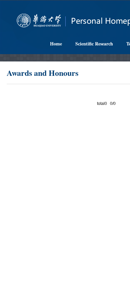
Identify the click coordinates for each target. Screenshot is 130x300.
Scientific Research (94, 43)
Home (56, 43)
